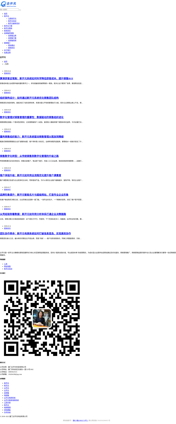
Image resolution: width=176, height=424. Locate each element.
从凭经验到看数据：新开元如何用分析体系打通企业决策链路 (33, 214)
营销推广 (7, 43)
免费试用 (7, 53)
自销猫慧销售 (9, 33)
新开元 (6, 16)
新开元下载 (8, 26)
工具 (5, 264)
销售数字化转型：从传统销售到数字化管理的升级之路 (29, 156)
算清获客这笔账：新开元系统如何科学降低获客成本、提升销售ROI (36, 78)
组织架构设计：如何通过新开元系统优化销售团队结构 (29, 98)
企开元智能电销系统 (11, 400)
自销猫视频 (12, 40)
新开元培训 (12, 21)
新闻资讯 (7, 31)
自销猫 (6, 393)
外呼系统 (7, 412)
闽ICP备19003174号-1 (80, 420)
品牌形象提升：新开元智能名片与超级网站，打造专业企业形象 (34, 194)
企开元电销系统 (9, 398)
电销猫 (6, 395)
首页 (5, 14)
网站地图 (7, 266)
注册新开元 (12, 18)
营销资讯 (11, 48)
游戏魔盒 (7, 410)
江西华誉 (7, 402)
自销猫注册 (12, 35)
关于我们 (7, 50)
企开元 (6, 388)
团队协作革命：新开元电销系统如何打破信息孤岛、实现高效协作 (35, 233)
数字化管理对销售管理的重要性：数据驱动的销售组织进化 (32, 117)
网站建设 (11, 45)
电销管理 (7, 407)
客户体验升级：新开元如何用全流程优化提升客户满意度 (30, 175)
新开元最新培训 (14, 23)
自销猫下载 (12, 38)
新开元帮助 (8, 28)
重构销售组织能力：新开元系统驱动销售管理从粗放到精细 (32, 136)
